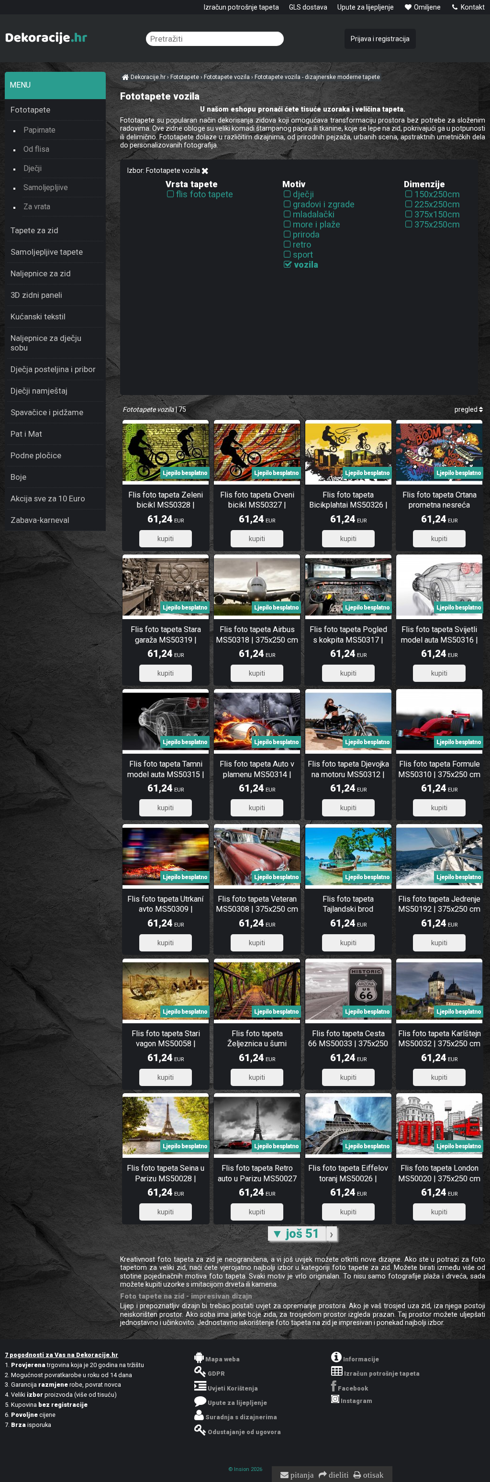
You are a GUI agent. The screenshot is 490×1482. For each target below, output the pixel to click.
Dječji (32, 168)
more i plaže (316, 224)
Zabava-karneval (40, 520)
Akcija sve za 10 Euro (48, 498)
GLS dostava (308, 7)
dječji (303, 194)
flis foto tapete (204, 194)
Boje (18, 477)
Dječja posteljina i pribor (53, 369)
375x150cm (437, 214)
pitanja (301, 1475)
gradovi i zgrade (324, 204)
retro (302, 244)
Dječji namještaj (39, 391)
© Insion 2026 (245, 1469)
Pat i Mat (26, 434)
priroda (306, 234)
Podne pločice (36, 455)
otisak (372, 1475)
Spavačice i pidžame (47, 412)
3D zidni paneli (36, 295)
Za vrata (36, 206)
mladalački (313, 214)
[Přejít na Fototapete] (205, 171)
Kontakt (472, 7)
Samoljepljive (45, 187)
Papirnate (39, 130)
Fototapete (30, 109)
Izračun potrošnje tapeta (241, 7)
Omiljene (426, 7)
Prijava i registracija (380, 39)
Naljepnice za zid (41, 273)
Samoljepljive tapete (47, 252)
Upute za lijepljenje (365, 7)
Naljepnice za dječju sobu (46, 342)
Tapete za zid (34, 230)
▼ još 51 (297, 1233)
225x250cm (437, 204)
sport (303, 254)
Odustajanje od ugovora (244, 1432)
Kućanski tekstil (38, 316)
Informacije (361, 1359)
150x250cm (437, 194)
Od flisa (36, 149)
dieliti (338, 1475)
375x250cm (437, 224)
